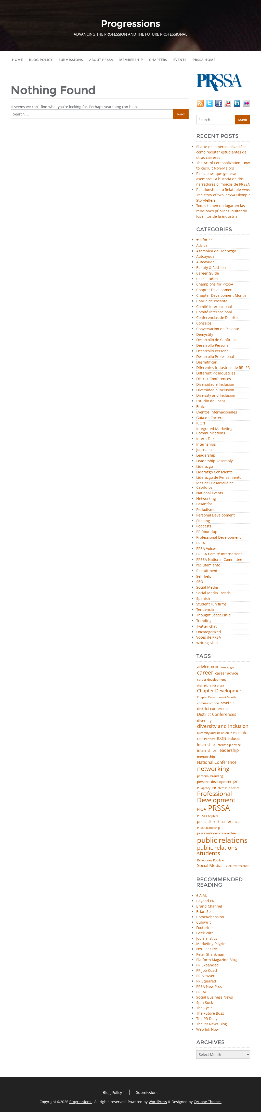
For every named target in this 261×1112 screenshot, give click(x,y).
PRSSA (219, 808)
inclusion (234, 738)
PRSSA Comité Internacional (220, 554)
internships (207, 750)
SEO (199, 582)
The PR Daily (206, 1018)
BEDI (214, 667)
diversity (204, 720)
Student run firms (211, 604)
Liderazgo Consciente (214, 472)
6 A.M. (201, 895)
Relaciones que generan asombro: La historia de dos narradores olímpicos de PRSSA (223, 179)
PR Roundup (206, 532)
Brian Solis (205, 911)
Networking (206, 499)
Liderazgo (204, 466)
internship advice (229, 744)
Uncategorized (208, 632)
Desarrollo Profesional (215, 357)
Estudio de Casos (210, 401)
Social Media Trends (213, 593)
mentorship (206, 756)
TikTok (227, 865)
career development (211, 679)
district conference (213, 708)
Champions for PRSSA (214, 284)
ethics (243, 732)
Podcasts (203, 526)
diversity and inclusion (223, 726)
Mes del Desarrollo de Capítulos (215, 485)
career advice (226, 673)
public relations (222, 840)
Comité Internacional (214, 307)
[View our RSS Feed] (200, 102)
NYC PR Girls (207, 949)
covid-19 (227, 703)
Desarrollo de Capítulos (216, 340)
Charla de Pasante (211, 301)
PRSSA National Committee (219, 560)
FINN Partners (206, 738)
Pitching (203, 521)
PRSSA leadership (208, 827)
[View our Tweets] (209, 102)
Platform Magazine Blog (216, 959)
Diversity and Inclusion (215, 395)
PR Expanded (207, 965)
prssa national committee (216, 833)
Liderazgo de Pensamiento (218, 477)
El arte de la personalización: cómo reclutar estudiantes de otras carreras (221, 152)
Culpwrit (203, 922)
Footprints (205, 927)
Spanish (203, 599)
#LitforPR (204, 240)
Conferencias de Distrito (217, 318)
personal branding (210, 776)
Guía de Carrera (210, 418)
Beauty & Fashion (211, 268)
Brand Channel (209, 906)
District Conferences (213, 379)
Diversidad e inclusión (215, 390)
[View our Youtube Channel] (228, 102)
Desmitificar (206, 362)
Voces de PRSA (208, 637)
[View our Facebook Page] (219, 102)
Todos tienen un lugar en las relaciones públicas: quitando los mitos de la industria (221, 211)
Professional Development (218, 537)
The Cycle (204, 1007)
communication (208, 703)
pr (235, 781)
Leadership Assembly (214, 461)
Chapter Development (215, 290)
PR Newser (205, 975)
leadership (228, 750)
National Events (209, 493)
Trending (204, 621)
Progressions (80, 1101)
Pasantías (204, 504)
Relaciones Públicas (211, 860)
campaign (227, 667)
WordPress (158, 1101)
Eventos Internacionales (216, 412)
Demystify (204, 334)
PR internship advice (225, 788)
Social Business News (214, 997)
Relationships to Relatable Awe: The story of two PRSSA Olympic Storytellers (223, 195)
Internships (206, 444)
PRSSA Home (204, 59)
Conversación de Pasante (217, 329)
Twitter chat (206, 626)
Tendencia (205, 609)
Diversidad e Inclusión (215, 384)
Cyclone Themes (207, 1101)
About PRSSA (101, 59)
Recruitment (206, 571)
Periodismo (205, 510)
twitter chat (241, 866)
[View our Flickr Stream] (246, 102)
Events (180, 59)
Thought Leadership (213, 615)
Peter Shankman (210, 954)
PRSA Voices (206, 549)
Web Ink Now (207, 1029)
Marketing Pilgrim (211, 943)
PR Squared (206, 981)
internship (206, 744)
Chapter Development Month (221, 295)
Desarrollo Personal (213, 345)
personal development (214, 781)
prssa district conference (218, 821)
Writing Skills (207, 643)
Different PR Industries (215, 373)
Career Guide (207, 273)
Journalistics (206, 938)
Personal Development (215, 515)
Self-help (204, 576)
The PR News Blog (211, 1024)
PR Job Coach (207, 970)
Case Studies (207, 279)
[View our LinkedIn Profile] (237, 102)
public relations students (217, 850)
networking (213, 769)
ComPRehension (210, 916)
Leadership (205, 455)
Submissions (71, 59)
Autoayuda (205, 256)
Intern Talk (205, 439)
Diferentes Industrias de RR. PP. (223, 368)
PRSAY (201, 991)
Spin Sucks (205, 1002)
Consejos (204, 323)
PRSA (200, 543)
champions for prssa (210, 685)
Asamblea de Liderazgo (216, 251)
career (205, 672)
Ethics (201, 407)
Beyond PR (205, 900)
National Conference (217, 762)
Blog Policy (41, 59)
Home (17, 59)
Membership (131, 59)
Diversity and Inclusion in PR (217, 732)
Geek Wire (205, 932)
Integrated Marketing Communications (214, 431)
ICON (200, 423)
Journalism (205, 450)
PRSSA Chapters (207, 816)
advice (203, 667)
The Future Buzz (210, 1013)
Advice (201, 245)
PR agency (204, 788)
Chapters (158, 59)
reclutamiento (208, 565)
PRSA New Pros (209, 986)
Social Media (207, 587)
